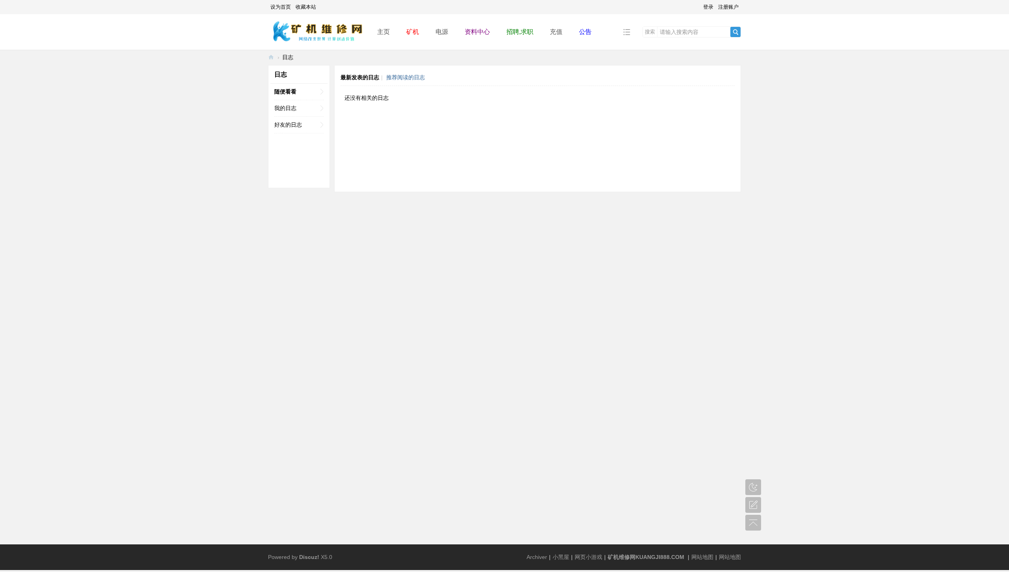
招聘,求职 (519, 31)
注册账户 (728, 7)
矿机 (412, 31)
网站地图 (702, 557)
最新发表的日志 (360, 77)
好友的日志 (288, 125)
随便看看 (285, 91)
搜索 (650, 32)
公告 (585, 31)
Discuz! (309, 557)
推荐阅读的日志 (405, 77)
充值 (556, 31)
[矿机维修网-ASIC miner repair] (316, 31)
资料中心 (477, 31)
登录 (708, 7)
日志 (287, 57)
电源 (442, 31)
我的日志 (285, 108)
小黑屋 (561, 557)
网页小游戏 (588, 557)
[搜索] (735, 32)
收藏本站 (306, 7)
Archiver (537, 557)
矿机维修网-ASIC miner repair (271, 57)
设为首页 (280, 7)
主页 (383, 31)
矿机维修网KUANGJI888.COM (646, 557)
